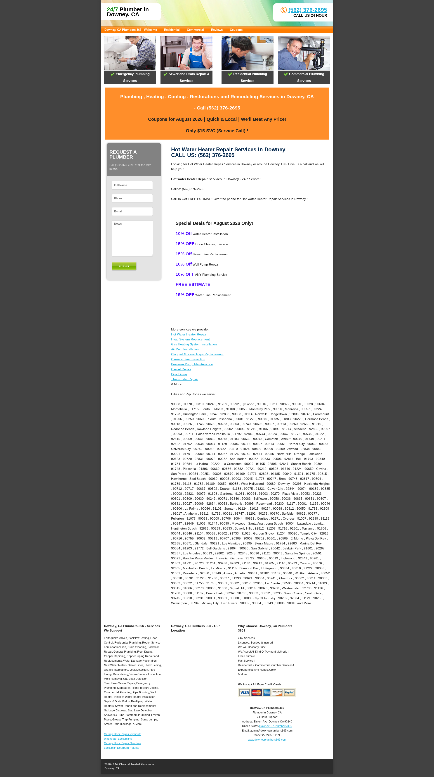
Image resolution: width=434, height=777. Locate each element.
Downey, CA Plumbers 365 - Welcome (130, 29)
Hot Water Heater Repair (188, 334)
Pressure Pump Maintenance (192, 364)
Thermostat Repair (184, 379)
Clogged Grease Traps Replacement (197, 354)
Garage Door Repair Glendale (122, 743)
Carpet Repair (181, 369)
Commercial (195, 29)
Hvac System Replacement (190, 339)
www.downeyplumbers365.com (267, 739)
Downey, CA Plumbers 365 (275, 726)
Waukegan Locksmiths (118, 738)
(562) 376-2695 (307, 10)
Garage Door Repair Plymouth (122, 734)
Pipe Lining (179, 374)
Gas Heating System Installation (194, 344)
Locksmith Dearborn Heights (121, 747)
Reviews (217, 29)
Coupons (236, 29)
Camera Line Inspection (188, 359)
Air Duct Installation (185, 349)
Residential (172, 29)
